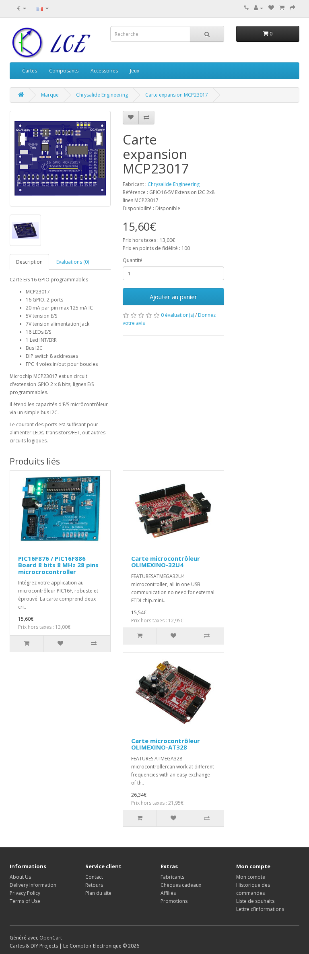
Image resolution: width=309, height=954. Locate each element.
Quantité (132, 260)
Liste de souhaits (255, 901)
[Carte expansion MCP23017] (60, 158)
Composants (63, 70)
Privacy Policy (25, 893)
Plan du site (98, 893)
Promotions (174, 901)
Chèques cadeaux (181, 885)
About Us (20, 876)
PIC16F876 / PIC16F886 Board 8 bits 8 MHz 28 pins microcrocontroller (58, 565)
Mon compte (250, 876)
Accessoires (104, 70)
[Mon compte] (258, 7)
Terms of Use (25, 901)
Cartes (29, 70)
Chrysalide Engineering (102, 94)
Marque (50, 94)
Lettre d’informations (260, 909)
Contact (94, 876)
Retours (94, 885)
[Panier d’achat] (281, 7)
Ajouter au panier (173, 297)
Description (29, 261)
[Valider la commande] (292, 7)
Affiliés (168, 893)
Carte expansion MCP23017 (176, 94)
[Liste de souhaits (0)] (271, 7)
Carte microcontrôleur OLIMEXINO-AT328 (165, 744)
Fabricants (172, 876)
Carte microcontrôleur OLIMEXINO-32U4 (165, 561)
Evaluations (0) (72, 261)
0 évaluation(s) (177, 315)
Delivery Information (33, 885)
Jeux (134, 70)
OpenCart (50, 937)
